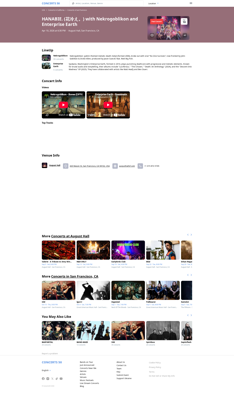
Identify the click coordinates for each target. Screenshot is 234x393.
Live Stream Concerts (89, 383)
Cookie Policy (155, 362)
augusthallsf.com (127, 166)
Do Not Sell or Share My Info (162, 376)
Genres (83, 371)
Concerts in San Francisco (77, 10)
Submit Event (123, 375)
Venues (83, 377)
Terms (152, 372)
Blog (82, 386)
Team (119, 368)
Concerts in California (56, 10)
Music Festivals (87, 380)
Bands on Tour (86, 362)
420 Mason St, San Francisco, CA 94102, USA (90, 166)
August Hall (54, 165)
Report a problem (50, 353)
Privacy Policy (155, 367)
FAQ (118, 372)
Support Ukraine (124, 378)
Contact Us (121, 365)
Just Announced (87, 365)
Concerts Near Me (88, 368)
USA (43, 10)
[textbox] (47, 370)
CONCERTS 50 (51, 3)
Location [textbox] (152, 3)
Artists (83, 374)
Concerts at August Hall (70, 236)
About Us (121, 362)
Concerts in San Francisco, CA (74, 276)
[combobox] (153, 3)
